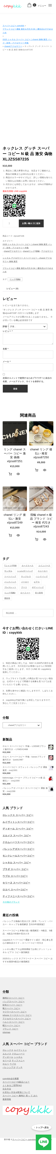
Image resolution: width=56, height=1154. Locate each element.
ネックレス (26, 576)
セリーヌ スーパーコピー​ (16, 883)
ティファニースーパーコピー (19, 896)
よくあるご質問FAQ (12, 1085)
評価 (6, 326)
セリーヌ (7, 1060)
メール (7, 361)
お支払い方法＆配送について (16, 1092)
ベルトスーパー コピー (14, 1022)
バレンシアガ (9, 1067)
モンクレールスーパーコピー (19, 856)
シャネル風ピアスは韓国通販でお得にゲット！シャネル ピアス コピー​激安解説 (27, 950)
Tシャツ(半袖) (10, 565)
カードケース (27, 565)
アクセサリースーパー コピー (17, 1018)
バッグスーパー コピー (14, 1001)
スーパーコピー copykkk (13, 26)
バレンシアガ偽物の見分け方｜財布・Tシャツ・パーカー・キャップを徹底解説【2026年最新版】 (28, 922)
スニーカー (43, 571)
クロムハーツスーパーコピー (19, 842)
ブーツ (24, 587)
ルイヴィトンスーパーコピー (19, 822)
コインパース (44, 565)
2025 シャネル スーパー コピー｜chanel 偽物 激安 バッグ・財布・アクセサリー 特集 (27, 41)
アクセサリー (47, 251)
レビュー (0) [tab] (12, 288)
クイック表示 (18, 474)
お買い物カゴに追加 (31, 223)
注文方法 (7, 1089)
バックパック (10, 582)
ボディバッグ (38, 587)
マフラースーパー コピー (15, 1012)
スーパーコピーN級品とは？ (16, 1082)
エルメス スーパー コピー (17, 835)
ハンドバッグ (42, 576)
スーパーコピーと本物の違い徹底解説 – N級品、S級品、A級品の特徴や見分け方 (28, 932)
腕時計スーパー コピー (13, 998)
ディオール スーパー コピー (18, 828)
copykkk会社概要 (11, 1078)
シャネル (18, 1057)
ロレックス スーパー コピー (18, 815)
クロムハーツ (18, 1054)
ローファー (25, 593)
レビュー (8, 331)
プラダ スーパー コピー (16, 869)
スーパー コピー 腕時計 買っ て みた (20, 1096)
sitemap (6, 1032)
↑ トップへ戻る (41, 1127)
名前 (6, 349)
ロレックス (8, 1050)
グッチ (19, 1067)
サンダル (8, 571)
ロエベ (6, 1064)
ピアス (37, 582)
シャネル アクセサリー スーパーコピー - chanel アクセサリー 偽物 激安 (27, 260)
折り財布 (39, 593)
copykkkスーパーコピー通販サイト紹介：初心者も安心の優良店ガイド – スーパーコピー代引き (28, 941)
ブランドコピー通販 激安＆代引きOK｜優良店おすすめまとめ (28, 31)
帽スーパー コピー (11, 1025)
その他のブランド (11, 902)
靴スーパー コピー (11, 1008)
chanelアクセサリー (13, 46)
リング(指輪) (15, 279)
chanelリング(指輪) (31, 251)
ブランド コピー (10, 1029)
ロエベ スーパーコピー (15, 889)
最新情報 (7, 1099)
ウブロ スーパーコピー (15, 876)
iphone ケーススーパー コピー (17, 1015)
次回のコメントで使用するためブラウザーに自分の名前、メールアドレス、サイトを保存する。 (27, 380)
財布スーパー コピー (12, 1005)
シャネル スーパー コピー (17, 862)
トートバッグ (10, 576)
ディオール (8, 1057)
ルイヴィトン (20, 1050)
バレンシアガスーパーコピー (19, 849)
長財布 (7, 598)
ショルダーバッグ (25, 571)
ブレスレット (10, 587)
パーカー (25, 582)
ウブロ (13, 1064)
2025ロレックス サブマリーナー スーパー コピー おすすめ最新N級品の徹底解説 (28, 960)
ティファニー (18, 1060)
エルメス (7, 1054)
